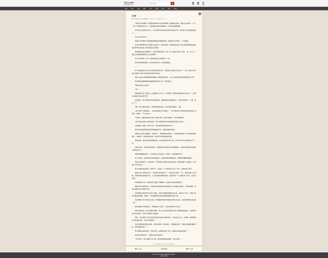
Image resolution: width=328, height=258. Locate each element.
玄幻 (132, 8)
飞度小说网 (156, 254)
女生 (150, 8)
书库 (193, 4)
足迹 (203, 4)
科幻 (163, 8)
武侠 (138, 8)
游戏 (156, 8)
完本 (198, 4)
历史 (169, 8)
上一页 (139, 249)
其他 (175, 8)
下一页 (190, 249)
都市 (144, 8)
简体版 (162, 256)
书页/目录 (164, 249)
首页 (126, 8)
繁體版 (166, 256)
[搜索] (172, 3)
